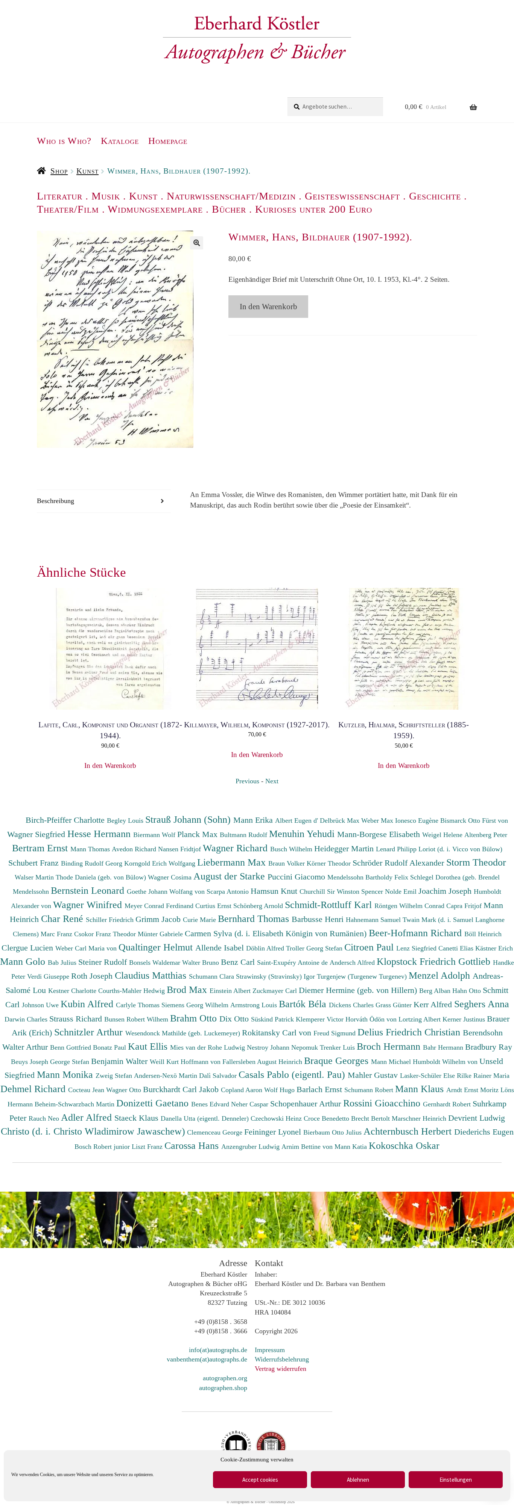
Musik (105, 196)
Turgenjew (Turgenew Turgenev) (363, 976)
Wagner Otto (124, 1090)
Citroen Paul (370, 947)
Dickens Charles (352, 1005)
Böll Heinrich (483, 934)
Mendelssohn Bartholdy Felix (368, 877)
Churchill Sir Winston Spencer (342, 891)
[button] (196, 242)
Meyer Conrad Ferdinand (160, 906)
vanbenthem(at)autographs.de (207, 1359)
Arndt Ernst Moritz (473, 1090)
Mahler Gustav (374, 1075)
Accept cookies (260, 1479)
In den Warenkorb (268, 306)
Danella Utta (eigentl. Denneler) (206, 1118)
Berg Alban (435, 990)
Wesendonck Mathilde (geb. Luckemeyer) (183, 1033)
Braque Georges (337, 1060)
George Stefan (70, 1061)
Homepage (167, 141)
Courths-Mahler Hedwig (132, 990)
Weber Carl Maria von (87, 948)
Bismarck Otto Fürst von (474, 820)
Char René (63, 918)
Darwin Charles (27, 1019)
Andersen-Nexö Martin (166, 1075)
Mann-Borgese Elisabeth (379, 834)
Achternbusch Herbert (408, 1131)
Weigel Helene (443, 835)
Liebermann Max (232, 862)
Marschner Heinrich (420, 1118)
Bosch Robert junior (103, 1146)
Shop (59, 170)
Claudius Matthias (152, 975)
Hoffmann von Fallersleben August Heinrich (241, 1061)
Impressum (270, 1350)
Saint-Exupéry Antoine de (293, 962)
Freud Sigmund (335, 1033)
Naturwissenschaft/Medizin (231, 196)
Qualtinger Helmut (157, 947)
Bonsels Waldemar (155, 962)
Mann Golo (24, 961)
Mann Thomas (91, 849)
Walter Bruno (201, 962)
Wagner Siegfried (37, 834)
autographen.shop (223, 1388)
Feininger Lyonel (273, 1131)
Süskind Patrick (273, 1019)
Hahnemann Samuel (374, 919)
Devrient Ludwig (476, 1118)
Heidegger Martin (345, 848)
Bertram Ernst (41, 848)
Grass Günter (395, 1005)
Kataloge (120, 141)
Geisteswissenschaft (352, 196)
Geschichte (435, 196)
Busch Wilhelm (292, 849)
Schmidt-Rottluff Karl (329, 904)
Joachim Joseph (446, 891)
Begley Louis (126, 820)
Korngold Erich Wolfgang (160, 863)
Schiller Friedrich (110, 919)
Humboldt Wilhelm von (446, 1061)
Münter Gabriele (161, 934)
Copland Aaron (242, 1090)
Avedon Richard (135, 849)
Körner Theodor (330, 863)
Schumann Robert (369, 1090)
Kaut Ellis (149, 1046)
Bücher (229, 209)
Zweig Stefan (115, 1075)
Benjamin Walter (120, 1061)
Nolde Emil (401, 891)
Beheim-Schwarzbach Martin (75, 1104)
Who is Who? (64, 141)
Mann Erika (254, 820)
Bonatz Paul (110, 1047)
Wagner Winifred (89, 904)
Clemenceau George (215, 1132)
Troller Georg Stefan (315, 948)
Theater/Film (68, 209)
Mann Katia (352, 1146)
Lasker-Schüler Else (428, 1075)
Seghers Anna (481, 1003)
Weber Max (378, 820)
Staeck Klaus (137, 1118)
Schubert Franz (34, 862)
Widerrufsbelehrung (282, 1359)
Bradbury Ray (488, 1047)
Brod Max (188, 989)
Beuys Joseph (30, 1061)
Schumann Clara (212, 976)
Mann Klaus (420, 1088)
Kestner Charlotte (73, 990)
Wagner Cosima (170, 877)
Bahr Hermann (444, 1047)
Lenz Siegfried (417, 948)
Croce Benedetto (327, 1118)
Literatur (59, 196)
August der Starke (230, 876)
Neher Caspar (250, 1104)
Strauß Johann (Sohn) (189, 819)
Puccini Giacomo (297, 876)
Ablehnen (358, 1479)
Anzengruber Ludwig (251, 1146)
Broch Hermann (390, 1046)
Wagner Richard (236, 848)
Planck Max (198, 834)
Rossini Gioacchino (383, 1103)
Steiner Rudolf (103, 962)
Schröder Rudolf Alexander (399, 862)
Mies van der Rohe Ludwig (208, 1047)
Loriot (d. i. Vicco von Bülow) (460, 849)
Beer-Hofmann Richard (416, 932)
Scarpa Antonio (229, 891)
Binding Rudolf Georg (92, 863)
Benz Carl (239, 962)
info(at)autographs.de (218, 1350)
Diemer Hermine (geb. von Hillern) (359, 990)
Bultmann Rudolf (244, 835)
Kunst (87, 170)
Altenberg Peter (485, 835)
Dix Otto (235, 1018)
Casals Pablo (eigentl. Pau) (293, 1074)
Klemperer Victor (320, 1019)
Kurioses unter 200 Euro (313, 209)
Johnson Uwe (41, 1005)
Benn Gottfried (71, 1047)
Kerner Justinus (465, 1019)
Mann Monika (66, 1074)
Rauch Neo (45, 1118)
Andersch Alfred (353, 962)
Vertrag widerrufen (280, 1368)
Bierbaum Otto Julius (333, 1132)
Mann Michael (392, 1061)
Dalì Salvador (219, 1075)
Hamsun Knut (275, 891)
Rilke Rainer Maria (483, 1075)
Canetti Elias (456, 948)
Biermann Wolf (155, 835)
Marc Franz (57, 934)
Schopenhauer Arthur (306, 1103)
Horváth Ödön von (371, 1019)
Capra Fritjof (465, 906)
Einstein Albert (231, 990)
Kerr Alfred (434, 1004)
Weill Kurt (165, 1061)
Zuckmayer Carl (275, 990)
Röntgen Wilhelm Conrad (410, 906)
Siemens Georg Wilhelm (195, 1005)
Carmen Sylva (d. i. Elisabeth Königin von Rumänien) (277, 933)
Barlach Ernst (320, 1089)
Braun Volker (287, 863)
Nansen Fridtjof (180, 849)
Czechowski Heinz (277, 1118)
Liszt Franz (148, 1146)
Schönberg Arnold (259, 906)
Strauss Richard (76, 1018)
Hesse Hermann (100, 833)
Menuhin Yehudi (303, 833)
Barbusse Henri (319, 919)
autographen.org (225, 1378)
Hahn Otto (467, 990)
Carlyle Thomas (138, 1005)
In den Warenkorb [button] (110, 765)
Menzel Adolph (441, 975)
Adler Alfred (87, 1117)
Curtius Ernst (214, 906)
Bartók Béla (304, 1003)
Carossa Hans (192, 1145)
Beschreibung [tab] (55, 501)
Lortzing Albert (420, 1019)
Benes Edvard (211, 1104)
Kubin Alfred (88, 1003)
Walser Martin (35, 877)
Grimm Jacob (159, 919)
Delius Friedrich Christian (410, 1032)
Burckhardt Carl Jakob (182, 1089)
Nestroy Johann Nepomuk (283, 1047)
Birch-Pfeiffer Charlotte (66, 820)
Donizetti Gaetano (153, 1103)
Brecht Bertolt (371, 1118)
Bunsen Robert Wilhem (137, 1019)
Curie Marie (200, 919)
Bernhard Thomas (255, 918)
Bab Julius (63, 962)
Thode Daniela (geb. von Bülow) (102, 877)
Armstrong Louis (254, 1005)
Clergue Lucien (28, 947)
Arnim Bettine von (308, 1146)
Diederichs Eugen (484, 1131)
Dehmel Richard (34, 1088)
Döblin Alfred (266, 948)
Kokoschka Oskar (404, 1145)
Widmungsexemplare (155, 209)
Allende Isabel (220, 947)
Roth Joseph (93, 976)
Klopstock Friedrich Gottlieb (435, 961)
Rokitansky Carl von (277, 1032)
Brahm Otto (194, 1018)
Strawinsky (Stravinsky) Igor (276, 976)
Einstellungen (455, 1479)
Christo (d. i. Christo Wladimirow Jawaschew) (93, 1131)
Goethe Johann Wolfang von (167, 891)
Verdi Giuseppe (49, 976)
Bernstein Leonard (89, 890)
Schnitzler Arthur (89, 1032)
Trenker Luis (338, 1047)
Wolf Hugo (280, 1090)
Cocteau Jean (87, 1090)
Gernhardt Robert (448, 1104)
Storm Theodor (476, 862)
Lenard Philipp (397, 849)
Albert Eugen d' (297, 820)
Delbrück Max (340, 820)
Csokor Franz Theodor (106, 934)
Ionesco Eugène (417, 820)
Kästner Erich (494, 948)
